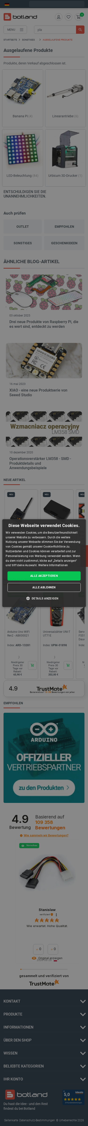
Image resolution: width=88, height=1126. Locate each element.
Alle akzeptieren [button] (44, 576)
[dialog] (44, 563)
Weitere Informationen (53, 565)
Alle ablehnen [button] (43, 587)
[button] (44, 598)
